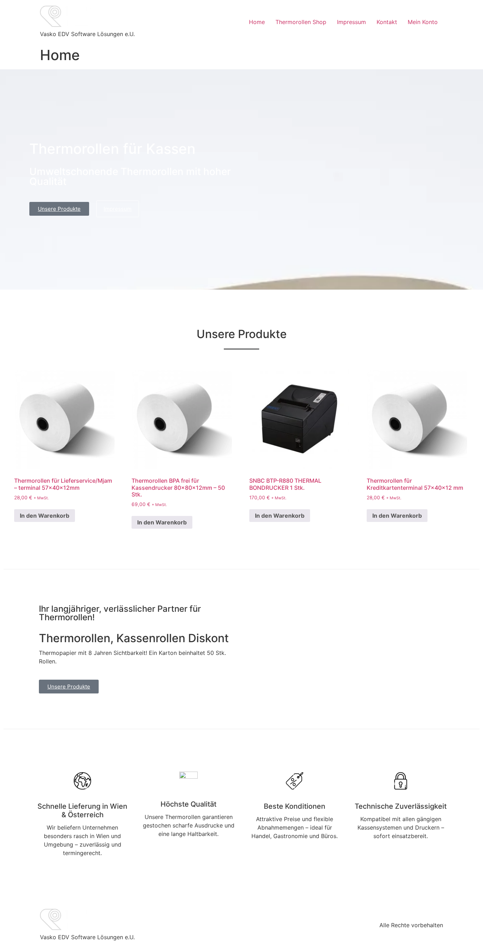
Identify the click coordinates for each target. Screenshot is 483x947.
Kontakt (387, 21)
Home (257, 21)
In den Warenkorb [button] (44, 515)
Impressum (351, 21)
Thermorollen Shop (300, 21)
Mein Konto (423, 21)
